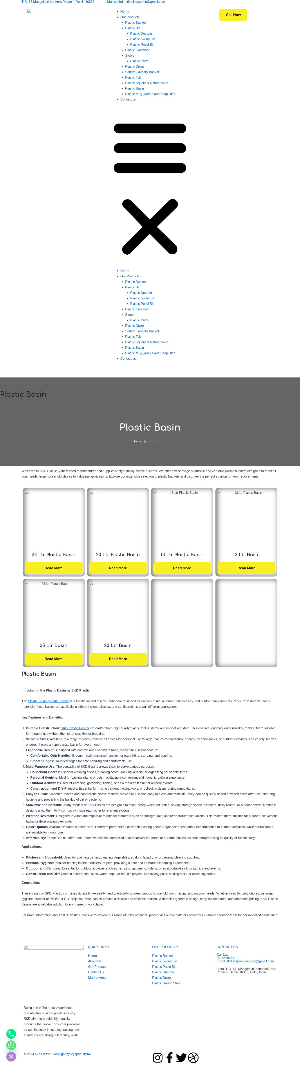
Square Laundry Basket (142, 72)
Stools (129, 55)
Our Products (130, 17)
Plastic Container (137, 50)
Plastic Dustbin (141, 33)
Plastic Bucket (135, 22)
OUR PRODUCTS (165, 947)
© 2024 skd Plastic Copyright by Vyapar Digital (57, 1054)
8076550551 (225, 958)
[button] (150, 187)
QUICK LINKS (98, 947)
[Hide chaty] (11, 1057)
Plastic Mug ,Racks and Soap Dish (150, 94)
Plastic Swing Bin (142, 39)
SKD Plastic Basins (75, 728)
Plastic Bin (132, 28)
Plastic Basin (134, 88)
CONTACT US (227, 947)
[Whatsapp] (11, 1045)
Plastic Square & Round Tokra (146, 83)
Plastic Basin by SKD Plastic (48, 701)
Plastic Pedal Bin (142, 44)
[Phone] (11, 1034)
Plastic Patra (139, 61)
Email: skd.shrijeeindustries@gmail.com (245, 961)
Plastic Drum (134, 66)
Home (124, 11)
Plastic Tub (133, 77)
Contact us (128, 99)
